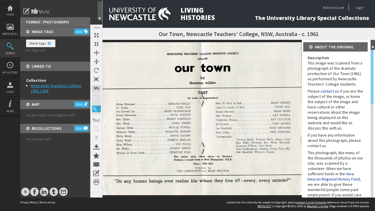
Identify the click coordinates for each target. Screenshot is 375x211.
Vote (40, 11)
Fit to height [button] (96, 61)
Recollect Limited (317, 206)
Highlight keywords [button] (96, 138)
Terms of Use (47, 202)
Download (96, 146)
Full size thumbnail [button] (96, 35)
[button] (96, 109)
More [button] (10, 111)
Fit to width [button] (96, 52)
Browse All (10, 34)
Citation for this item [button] (96, 182)
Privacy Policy (28, 202)
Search (10, 53)
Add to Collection (96, 155)
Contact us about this (96, 164)
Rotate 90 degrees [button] (96, 70)
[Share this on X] (25, 189)
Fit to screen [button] (96, 44)
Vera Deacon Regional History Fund (334, 176)
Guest (340, 7)
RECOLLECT (264, 206)
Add (79, 31)
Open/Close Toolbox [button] (100, 11)
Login (10, 92)
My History (10, 72)
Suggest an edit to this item (26, 11)
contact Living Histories (311, 202)
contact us (330, 91)
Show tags (37, 43)
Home (10, 14)
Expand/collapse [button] (373, 45)
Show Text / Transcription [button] (96, 120)
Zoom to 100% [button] (96, 79)
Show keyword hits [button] (96, 129)
